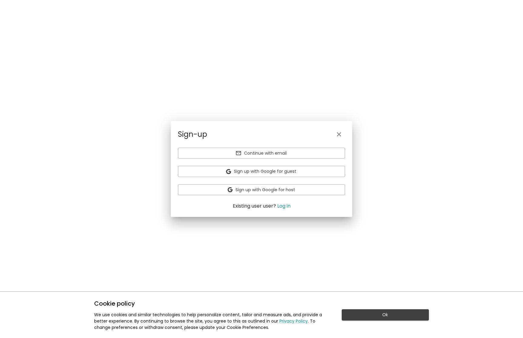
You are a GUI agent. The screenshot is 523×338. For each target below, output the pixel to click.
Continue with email (265, 153)
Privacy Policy (293, 321)
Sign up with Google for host (265, 190)
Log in (284, 205)
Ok (385, 315)
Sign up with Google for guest (265, 171)
